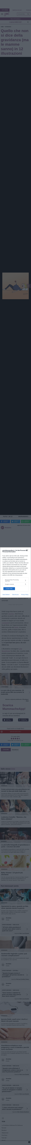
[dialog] (15, 572)
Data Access (15, 594)
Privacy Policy (24, 594)
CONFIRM (9, 588)
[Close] (27, 550)
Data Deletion (6, 594)
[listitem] (15, 580)
